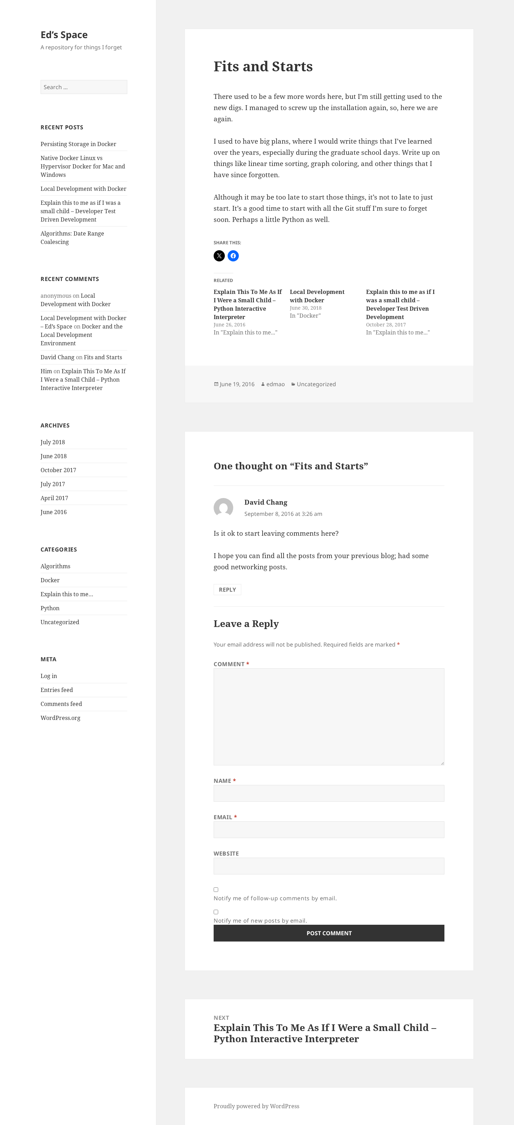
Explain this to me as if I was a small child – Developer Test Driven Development (81, 211)
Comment (232, 664)
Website (226, 853)
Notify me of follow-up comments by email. (275, 898)
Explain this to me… (67, 594)
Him (46, 371)
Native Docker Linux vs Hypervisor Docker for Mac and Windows (83, 166)
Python (50, 608)
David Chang (57, 357)
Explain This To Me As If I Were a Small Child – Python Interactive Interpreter (83, 379)
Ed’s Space (64, 34)
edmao (275, 384)
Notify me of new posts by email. (260, 920)
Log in (49, 676)
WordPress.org (60, 718)
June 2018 (54, 456)
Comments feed (61, 704)
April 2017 (54, 498)
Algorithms (55, 566)
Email (225, 817)
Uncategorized (60, 622)
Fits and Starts (103, 357)
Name (225, 781)
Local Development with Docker (84, 189)
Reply (227, 589)
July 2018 (53, 442)
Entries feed (57, 690)
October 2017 (58, 470)
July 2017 (53, 484)
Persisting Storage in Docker (78, 144)
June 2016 (54, 512)
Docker (50, 580)
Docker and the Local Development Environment (82, 335)
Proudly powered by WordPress (256, 1106)
